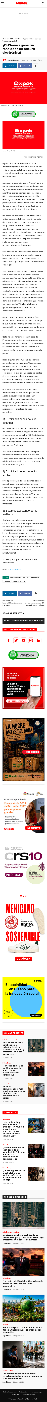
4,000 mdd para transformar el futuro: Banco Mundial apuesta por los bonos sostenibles (22, 1330)
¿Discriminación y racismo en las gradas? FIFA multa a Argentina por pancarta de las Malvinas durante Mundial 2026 (13, 1129)
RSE (11, 39)
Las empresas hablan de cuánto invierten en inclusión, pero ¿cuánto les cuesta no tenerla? (22, 1376)
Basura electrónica (17, 578)
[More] (35, 65)
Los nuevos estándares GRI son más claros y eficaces (34, 604)
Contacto (15, 1394)
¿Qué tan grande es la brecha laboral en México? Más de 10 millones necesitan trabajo (14, 1175)
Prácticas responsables (11, 1040)
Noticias (6, 39)
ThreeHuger (15, 569)
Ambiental (6, 1084)
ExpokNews (14, 60)
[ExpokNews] (5, 60)
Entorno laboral (8, 1370)
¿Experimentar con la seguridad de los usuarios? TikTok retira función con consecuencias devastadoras (14, 1153)
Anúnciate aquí (37, 1392)
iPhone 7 (7, 581)
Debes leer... (7, 1063)
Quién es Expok (24, 1392)
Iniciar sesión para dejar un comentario (23, 621)
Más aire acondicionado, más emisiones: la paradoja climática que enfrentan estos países (14, 1092)
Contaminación (33, 578)
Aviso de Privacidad (28, 1394)
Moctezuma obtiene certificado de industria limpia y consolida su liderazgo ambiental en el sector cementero (14, 1048)
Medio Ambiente (19, 581)
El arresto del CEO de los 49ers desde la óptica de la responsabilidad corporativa (13, 1070)
